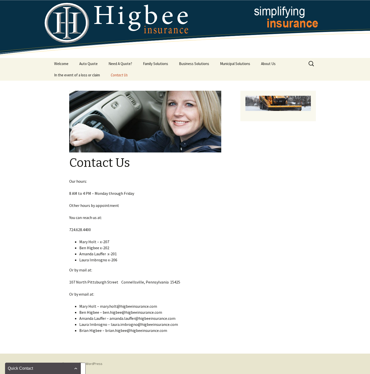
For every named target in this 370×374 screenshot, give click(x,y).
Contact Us (119, 75)
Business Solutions (194, 63)
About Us (268, 63)
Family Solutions (155, 63)
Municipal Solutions (235, 63)
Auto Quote (88, 63)
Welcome (61, 63)
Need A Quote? (120, 63)
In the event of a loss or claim (77, 75)
